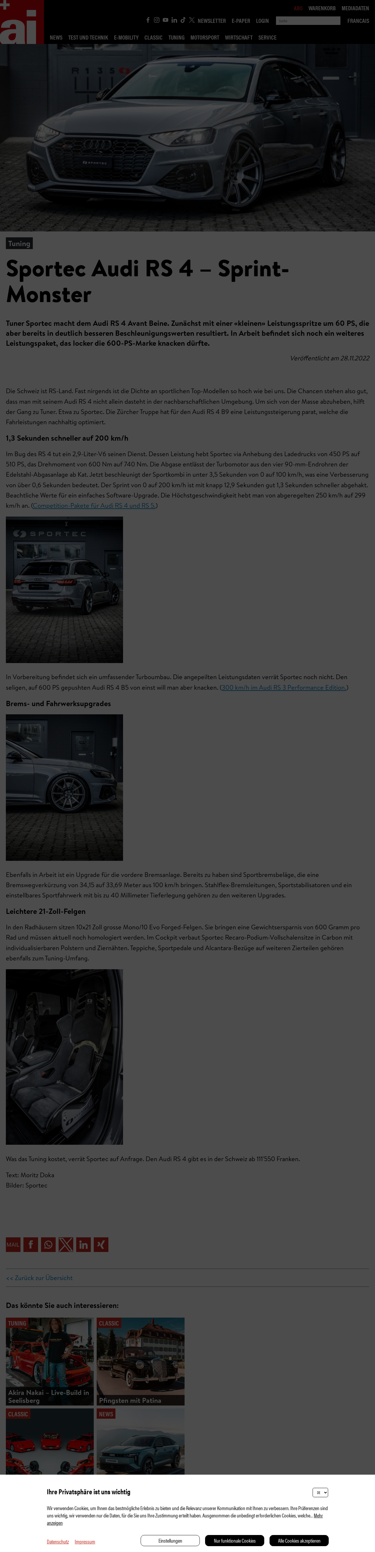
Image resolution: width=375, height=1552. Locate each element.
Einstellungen (170, 1540)
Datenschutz (58, 1541)
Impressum (85, 1541)
